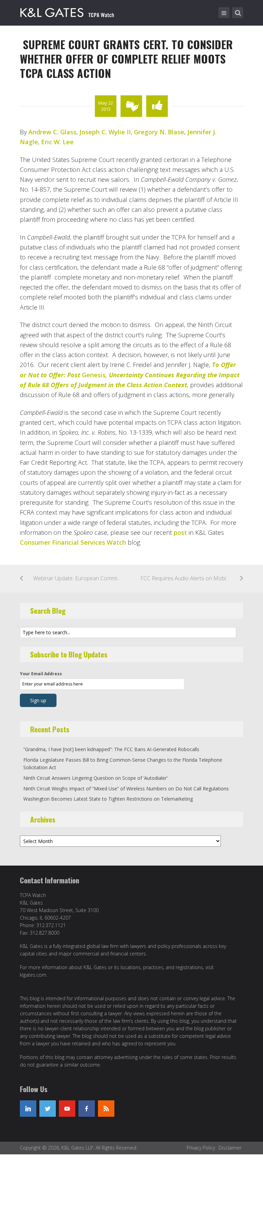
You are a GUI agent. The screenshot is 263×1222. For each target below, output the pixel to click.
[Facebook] (86, 1108)
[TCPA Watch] (68, 11)
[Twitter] (47, 1108)
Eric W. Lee (57, 142)
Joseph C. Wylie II (105, 132)
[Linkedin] (28, 1108)
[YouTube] (67, 1108)
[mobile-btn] (223, 12)
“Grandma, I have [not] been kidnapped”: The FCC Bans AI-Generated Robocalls (111, 749)
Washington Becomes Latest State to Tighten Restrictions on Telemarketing (108, 799)
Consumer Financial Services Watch (73, 542)
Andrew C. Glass (52, 132)
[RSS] (106, 1108)
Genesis (129, 375)
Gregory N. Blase (159, 132)
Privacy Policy (201, 1147)
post (180, 532)
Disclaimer (229, 1147)
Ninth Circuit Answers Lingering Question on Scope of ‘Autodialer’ (95, 778)
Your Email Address (41, 674)
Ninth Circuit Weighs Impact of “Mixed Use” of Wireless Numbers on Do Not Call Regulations (126, 788)
